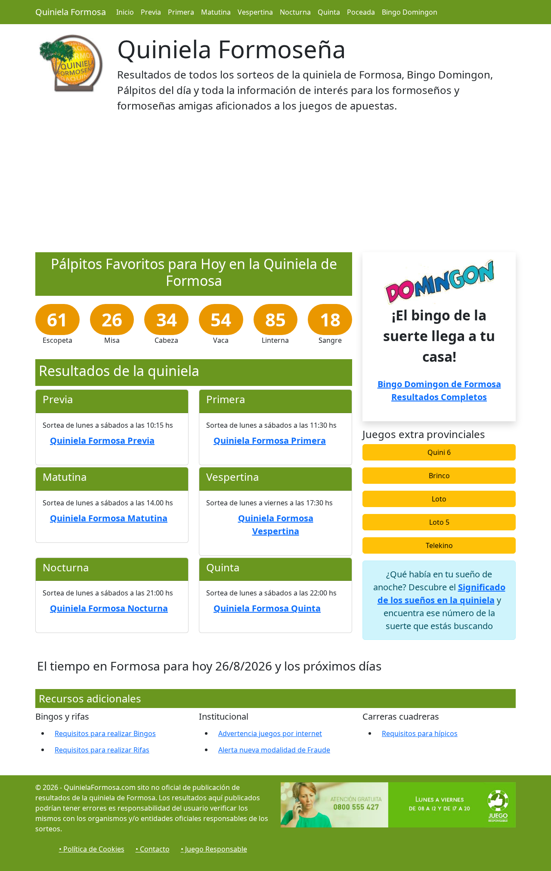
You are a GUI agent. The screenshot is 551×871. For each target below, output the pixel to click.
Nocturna (295, 12)
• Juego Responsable (214, 849)
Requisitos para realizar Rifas (102, 750)
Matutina (216, 12)
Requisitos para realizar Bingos (105, 733)
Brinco (439, 475)
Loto (439, 499)
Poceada (361, 12)
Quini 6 (439, 452)
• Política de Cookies (91, 849)
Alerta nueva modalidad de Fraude (274, 750)
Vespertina (255, 12)
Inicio (125, 12)
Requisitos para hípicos (420, 733)
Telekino (439, 545)
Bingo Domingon (409, 12)
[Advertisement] (275, 185)
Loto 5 (439, 522)
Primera (181, 12)
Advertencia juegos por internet (270, 733)
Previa (151, 12)
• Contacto (153, 849)
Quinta (329, 12)
